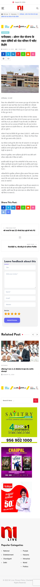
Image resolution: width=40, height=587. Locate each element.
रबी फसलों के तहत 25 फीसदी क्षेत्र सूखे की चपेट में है (19, 231)
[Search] (37, 8)
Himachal (26, 559)
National (4, 365)
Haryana (26, 555)
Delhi (5, 563)
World (25, 563)
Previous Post (11, 228)
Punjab (25, 551)
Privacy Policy (20, 580)
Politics (25, 567)
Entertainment (8, 555)
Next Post (30, 244)
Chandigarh (7, 559)
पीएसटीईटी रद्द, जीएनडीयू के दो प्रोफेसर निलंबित (22, 247)
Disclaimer (30, 580)
